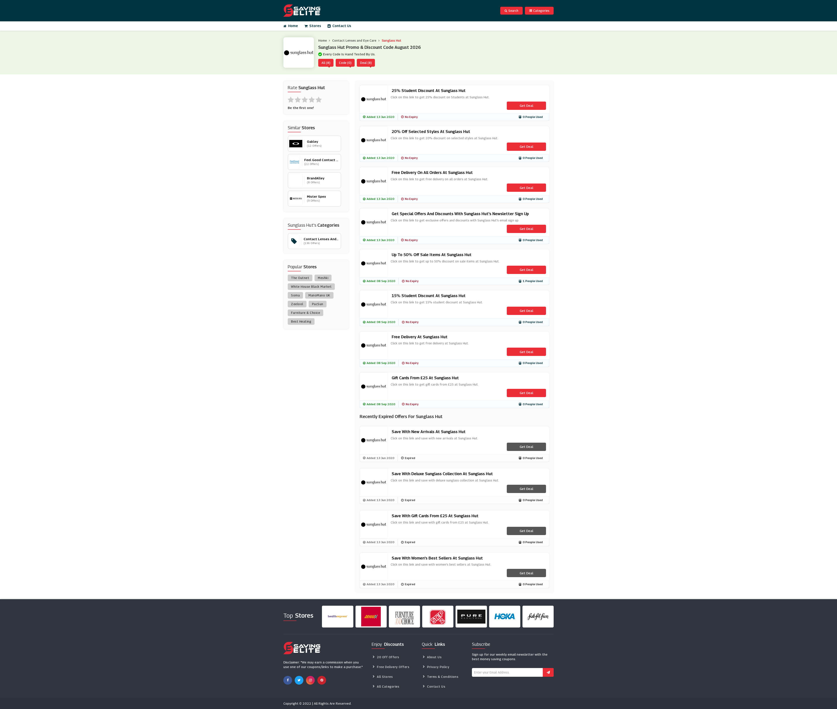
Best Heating (301, 321)
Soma (295, 295)
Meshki (323, 278)
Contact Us (341, 26)
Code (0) (345, 63)
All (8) (326, 63)
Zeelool (297, 304)
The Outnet (300, 278)
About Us (434, 657)
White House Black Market (311, 286)
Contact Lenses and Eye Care (354, 40)
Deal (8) (366, 63)
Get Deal (526, 105)
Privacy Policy (438, 667)
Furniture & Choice (305, 313)
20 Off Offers (388, 657)
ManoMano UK (319, 295)
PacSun (317, 304)
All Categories (388, 686)
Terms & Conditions (442, 676)
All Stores (385, 676)
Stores (315, 26)
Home (293, 26)
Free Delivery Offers (393, 667)
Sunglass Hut (391, 40)
